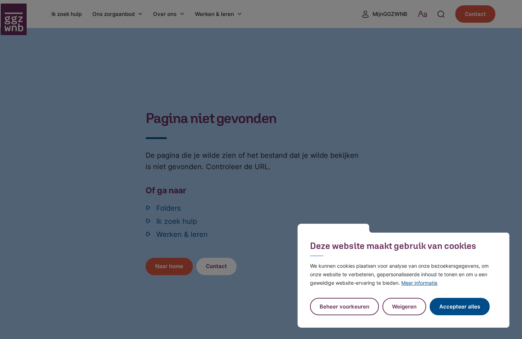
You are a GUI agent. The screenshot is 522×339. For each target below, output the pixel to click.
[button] (404, 306)
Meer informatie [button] (419, 283)
